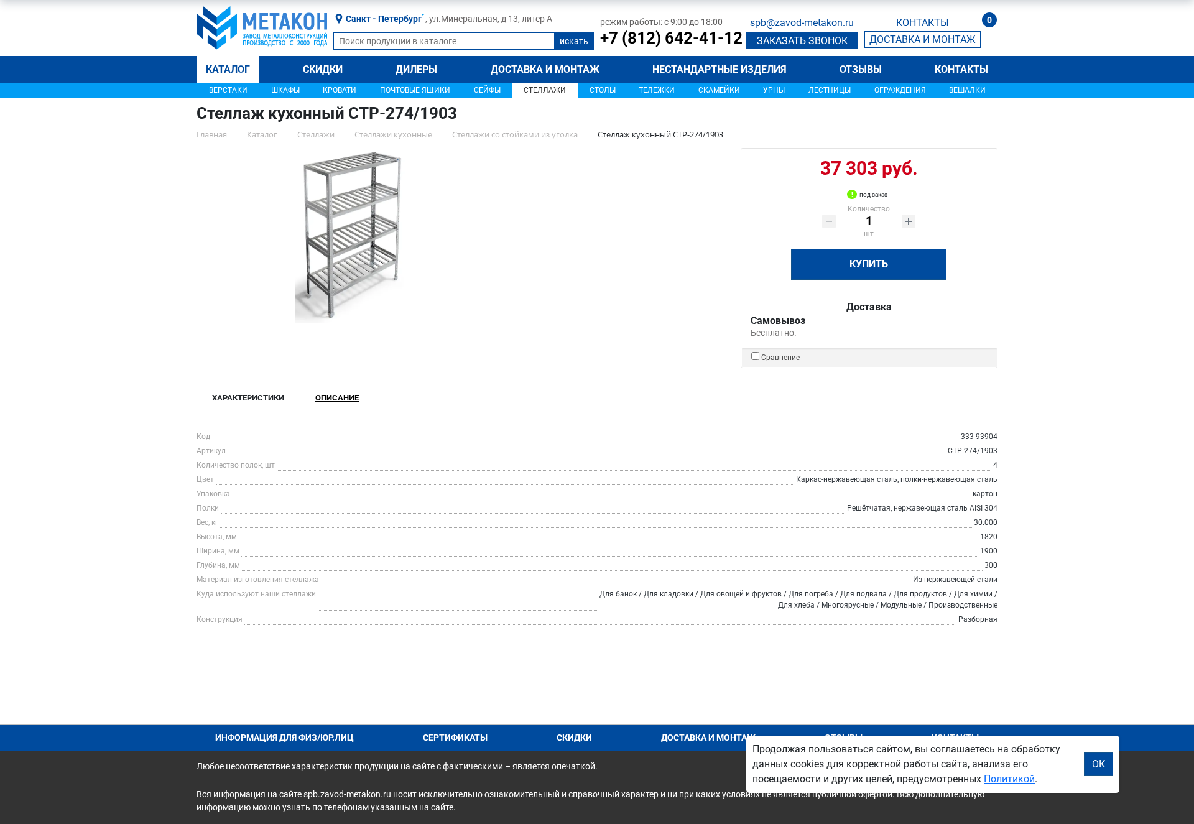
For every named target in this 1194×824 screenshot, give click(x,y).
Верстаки (228, 90)
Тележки (657, 90)
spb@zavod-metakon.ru (802, 23)
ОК (1098, 764)
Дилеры (416, 69)
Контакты (961, 69)
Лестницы (829, 90)
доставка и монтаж (922, 39)
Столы (603, 90)
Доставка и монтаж (545, 69)
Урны (774, 90)
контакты (922, 23)
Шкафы (285, 90)
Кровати (339, 90)
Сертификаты (455, 738)
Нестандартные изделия (719, 69)
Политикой (1009, 779)
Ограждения (900, 90)
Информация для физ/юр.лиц (284, 738)
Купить (868, 264)
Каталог (228, 69)
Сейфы (487, 90)
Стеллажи (545, 90)
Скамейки (719, 90)
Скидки (323, 69)
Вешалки (967, 90)
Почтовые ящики (415, 90)
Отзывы (861, 69)
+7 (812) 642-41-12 (671, 38)
